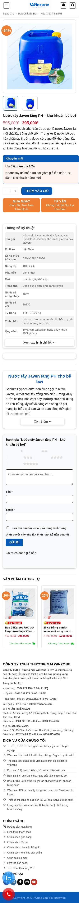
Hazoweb (60, 897)
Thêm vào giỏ (37, 191)
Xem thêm (41, 421)
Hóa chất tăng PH (51, 13)
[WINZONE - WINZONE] (39, 5)
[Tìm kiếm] (73, 5)
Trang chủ (8, 13)
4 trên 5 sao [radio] (42, 457)
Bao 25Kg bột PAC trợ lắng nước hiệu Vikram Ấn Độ (20, 629)
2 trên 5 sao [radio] (33, 451)
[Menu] (6, 5)
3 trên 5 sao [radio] (15, 457)
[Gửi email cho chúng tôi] (27, 882)
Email (10, 509)
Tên (9, 491)
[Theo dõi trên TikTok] (20, 882)
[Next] (72, 56)
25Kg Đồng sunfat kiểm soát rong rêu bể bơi (58, 629)
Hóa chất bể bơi (27, 13)
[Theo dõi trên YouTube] (34, 882)
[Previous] (6, 56)
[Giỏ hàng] (63, 5)
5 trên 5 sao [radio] (15, 463)
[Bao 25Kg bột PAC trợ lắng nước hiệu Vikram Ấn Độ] (20, 603)
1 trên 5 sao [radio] (12, 451)
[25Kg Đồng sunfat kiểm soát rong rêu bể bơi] (59, 603)
